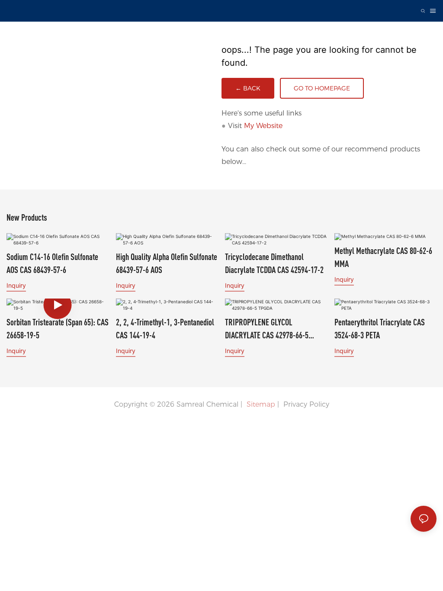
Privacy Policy (306, 404)
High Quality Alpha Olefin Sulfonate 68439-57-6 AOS (166, 263)
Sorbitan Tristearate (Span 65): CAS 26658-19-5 (57, 328)
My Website (263, 126)
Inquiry (16, 285)
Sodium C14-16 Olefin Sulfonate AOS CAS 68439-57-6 (52, 263)
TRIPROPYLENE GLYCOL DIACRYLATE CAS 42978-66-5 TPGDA (266, 329)
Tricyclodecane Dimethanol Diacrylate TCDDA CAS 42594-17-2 (274, 263)
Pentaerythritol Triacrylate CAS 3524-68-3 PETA (379, 328)
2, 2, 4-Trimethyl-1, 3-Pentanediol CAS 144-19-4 (165, 328)
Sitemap (259, 404)
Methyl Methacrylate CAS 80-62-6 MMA (383, 257)
